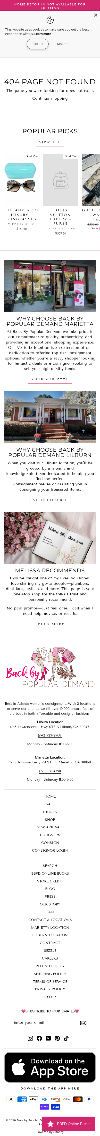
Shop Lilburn (50, 500)
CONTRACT (50, 943)
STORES (50, 812)
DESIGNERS (50, 835)
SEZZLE (50, 951)
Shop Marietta (50, 379)
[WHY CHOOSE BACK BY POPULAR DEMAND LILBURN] (50, 417)
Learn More (50, 624)
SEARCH (50, 866)
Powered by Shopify (50, 1132)
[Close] (95, 15)
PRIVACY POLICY (50, 989)
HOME (50, 796)
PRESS (50, 897)
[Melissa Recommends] (50, 538)
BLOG (50, 889)
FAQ (50, 912)
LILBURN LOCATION (50, 935)
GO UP (50, 997)
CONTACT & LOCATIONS (50, 920)
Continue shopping (50, 98)
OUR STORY (50, 904)
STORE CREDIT (50, 881)
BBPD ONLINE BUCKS (50, 874)
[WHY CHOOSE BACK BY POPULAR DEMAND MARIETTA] (50, 286)
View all (50, 142)
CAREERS (50, 958)
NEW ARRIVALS (50, 827)
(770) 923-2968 (50, 735)
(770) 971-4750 (50, 771)
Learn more (42, 34)
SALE (50, 804)
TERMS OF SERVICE (50, 982)
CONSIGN (50, 843)
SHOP (50, 820)
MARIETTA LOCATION (50, 928)
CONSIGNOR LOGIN (50, 850)
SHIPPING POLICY (50, 974)
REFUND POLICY (50, 966)
